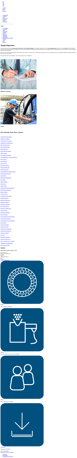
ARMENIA (2, 138)
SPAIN (1, 222)
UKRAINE (2, 237)
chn (3, 5)
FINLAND (2, 167)
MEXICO (2, 198)
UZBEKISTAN (3, 243)
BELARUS (2, 145)
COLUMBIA (3, 155)
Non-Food (5, 16)
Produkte (4, 19)
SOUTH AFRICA (4, 220)
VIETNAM (2, 245)
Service (4, 20)
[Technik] (22, 303)
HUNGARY (2, 173)
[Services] (22, 398)
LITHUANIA (3, 196)
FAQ (4, 10)
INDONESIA (3, 177)
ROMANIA (2, 212)
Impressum (5, 35)
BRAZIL (2, 149)
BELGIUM (2, 147)
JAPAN (1, 186)
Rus (3, 3)
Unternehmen (5, 15)
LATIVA (2, 194)
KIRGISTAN (3, 190)
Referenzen (5, 21)
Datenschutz (5, 37)
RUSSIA (2, 214)
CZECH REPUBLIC (4, 157)
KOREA (2, 192)
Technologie (5, 18)
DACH (1, 159)
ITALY (1, 184)
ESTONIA (2, 165)
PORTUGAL (3, 208)
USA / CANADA (3, 241)
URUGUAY (2, 239)
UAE (1, 235)
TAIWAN (2, 226)
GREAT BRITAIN (4, 171)
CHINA (2, 153)
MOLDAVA (2, 200)
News (4, 8)
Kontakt (4, 11)
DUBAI (2, 161)
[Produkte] (22, 351)
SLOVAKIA (2, 218)
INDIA (1, 175)
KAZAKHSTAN (3, 188)
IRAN (1, 179)
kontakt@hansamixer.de (5, 260)
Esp (3, 4)
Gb (3, 2)
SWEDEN (2, 224)
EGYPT (2, 163)
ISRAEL (2, 181)
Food (4, 17)
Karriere (4, 7)
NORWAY (2, 202)
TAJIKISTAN (3, 229)
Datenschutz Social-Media (8, 38)
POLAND (2, 206)
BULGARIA (3, 151)
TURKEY (2, 233)
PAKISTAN (2, 204)
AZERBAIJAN (3, 143)
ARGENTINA (3, 136)
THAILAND (3, 231)
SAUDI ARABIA (3, 216)
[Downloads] (22, 446)
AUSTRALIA (3, 141)
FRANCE (2, 169)
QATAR (2, 210)
